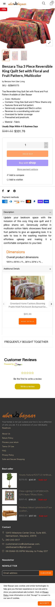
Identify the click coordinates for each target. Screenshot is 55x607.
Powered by (9, 364)
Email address (10, 573)
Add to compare (16, 175)
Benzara (8, 82)
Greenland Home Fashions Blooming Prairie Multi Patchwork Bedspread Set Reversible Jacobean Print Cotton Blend (27, 305)
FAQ (4, 451)
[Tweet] (8, 191)
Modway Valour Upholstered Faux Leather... (35, 509)
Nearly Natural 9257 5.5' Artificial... (35, 474)
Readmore (6, 428)
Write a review (28, 387)
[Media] (49, 43)
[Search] (43, 4)
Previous (3, 304)
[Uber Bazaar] (17, 3)
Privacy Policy (8, 455)
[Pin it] (14, 191)
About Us (6, 434)
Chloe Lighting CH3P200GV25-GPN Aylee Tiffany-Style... (34, 493)
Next (51, 304)
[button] (46, 146)
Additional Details (12, 269)
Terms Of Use (8, 447)
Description (9, 212)
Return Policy (7, 438)
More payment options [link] (27, 169)
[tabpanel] (27, 28)
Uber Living (20, 82)
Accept (44, 603)
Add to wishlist (16, 180)
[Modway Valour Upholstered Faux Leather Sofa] (9, 513)
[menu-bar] (5, 3)
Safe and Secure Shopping (13, 459)
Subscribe (46, 573)
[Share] (3, 191)
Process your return (10, 442)
